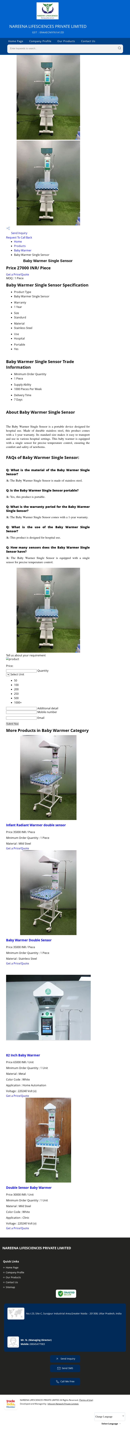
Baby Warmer (22, 250)
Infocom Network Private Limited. (63, 1403)
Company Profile (40, 41)
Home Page (15, 41)
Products (20, 246)
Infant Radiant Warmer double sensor (36, 825)
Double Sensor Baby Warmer (29, 1187)
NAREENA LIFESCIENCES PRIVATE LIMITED (48, 29)
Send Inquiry (18, 233)
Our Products (66, 41)
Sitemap (10, 1287)
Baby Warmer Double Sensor (29, 940)
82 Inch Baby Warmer (23, 1055)
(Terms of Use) (86, 1400)
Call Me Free (67, 1381)
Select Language (110, 1423)
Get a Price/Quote (17, 274)
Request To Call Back (19, 237)
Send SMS (67, 1368)
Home (18, 241)
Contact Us (88, 41)
